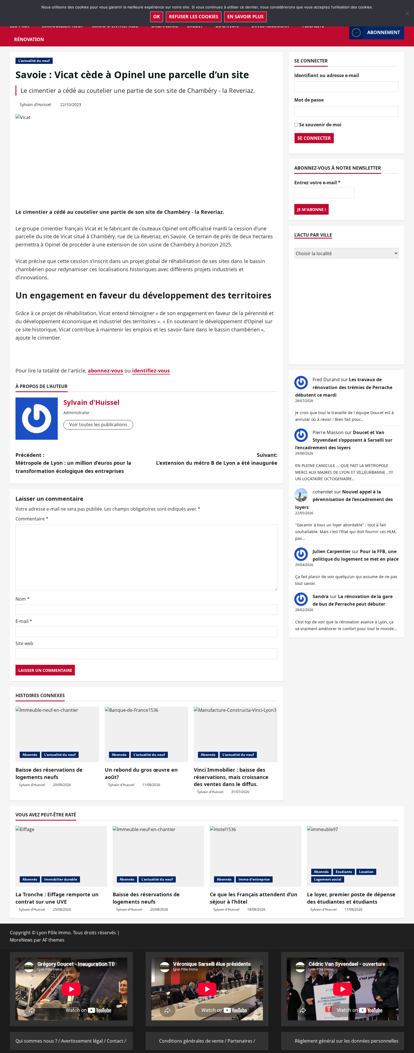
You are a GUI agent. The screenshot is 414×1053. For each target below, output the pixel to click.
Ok (156, 17)
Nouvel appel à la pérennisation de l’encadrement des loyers (344, 499)
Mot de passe (309, 100)
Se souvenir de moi (320, 124)
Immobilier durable (60, 879)
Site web (24, 643)
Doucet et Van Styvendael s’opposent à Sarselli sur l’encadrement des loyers (343, 439)
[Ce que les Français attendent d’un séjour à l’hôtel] (255, 856)
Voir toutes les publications (98, 424)
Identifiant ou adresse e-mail (326, 75)
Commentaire (31, 519)
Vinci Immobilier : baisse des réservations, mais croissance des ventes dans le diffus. (231, 776)
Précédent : (73, 463)
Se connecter (314, 138)
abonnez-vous (105, 370)
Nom (22, 599)
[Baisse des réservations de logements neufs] (57, 734)
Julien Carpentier (332, 551)
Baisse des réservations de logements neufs (49, 773)
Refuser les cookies (193, 17)
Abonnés (30, 754)
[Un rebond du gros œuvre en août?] (146, 734)
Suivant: (216, 459)
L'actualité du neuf (34, 60)
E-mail (23, 621)
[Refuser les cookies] (407, 13)
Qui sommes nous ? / (38, 1041)
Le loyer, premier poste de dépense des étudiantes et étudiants (351, 898)
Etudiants (344, 871)
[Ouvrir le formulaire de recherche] (343, 32)
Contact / (116, 1041)
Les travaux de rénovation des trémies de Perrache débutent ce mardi (343, 387)
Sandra (321, 596)
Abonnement (383, 32)
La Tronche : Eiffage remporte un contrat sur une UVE (57, 898)
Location (366, 871)
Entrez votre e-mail (317, 182)
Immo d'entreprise (254, 879)
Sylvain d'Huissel (35, 104)
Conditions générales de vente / (193, 1041)
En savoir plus (245, 17)
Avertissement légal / (84, 1041)
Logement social (327, 879)
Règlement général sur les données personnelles (347, 1041)
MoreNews (21, 940)
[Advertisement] (346, 312)
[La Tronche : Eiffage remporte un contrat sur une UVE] (61, 856)
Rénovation (29, 39)
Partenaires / (241, 1041)
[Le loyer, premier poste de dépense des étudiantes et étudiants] (353, 856)
